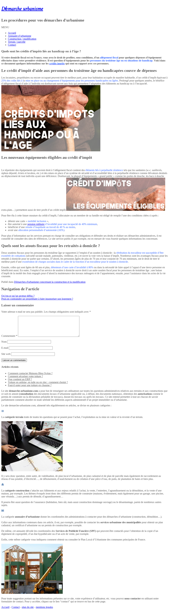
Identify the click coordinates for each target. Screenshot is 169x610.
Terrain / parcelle (16, 41)
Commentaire (9, 335)
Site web (5, 354)
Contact (12, 44)
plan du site (28, 607)
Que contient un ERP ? (20, 379)
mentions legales (44, 607)
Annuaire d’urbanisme (19, 35)
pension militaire (36, 224)
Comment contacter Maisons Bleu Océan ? (30, 373)
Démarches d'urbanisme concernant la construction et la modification (49, 281)
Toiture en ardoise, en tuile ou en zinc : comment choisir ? (38, 382)
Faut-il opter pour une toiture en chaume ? (29, 385)
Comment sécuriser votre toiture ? (25, 376)
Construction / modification (22, 38)
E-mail (4, 347)
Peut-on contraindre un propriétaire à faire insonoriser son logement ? (37, 298)
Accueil (12, 32)
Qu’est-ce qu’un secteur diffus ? (17, 295)
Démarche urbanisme (22, 8)
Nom (4, 341)
